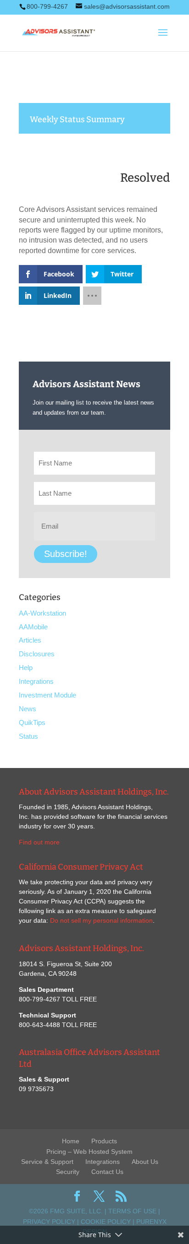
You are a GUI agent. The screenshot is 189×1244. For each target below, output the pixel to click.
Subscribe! (65, 554)
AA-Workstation (42, 613)
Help (26, 667)
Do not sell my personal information (101, 920)
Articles (30, 640)
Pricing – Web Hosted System (89, 1151)
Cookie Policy (106, 1221)
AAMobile (33, 627)
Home (70, 1141)
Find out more (39, 842)
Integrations (36, 681)
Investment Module (47, 695)
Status (28, 736)
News (27, 709)
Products (104, 1141)
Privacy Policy (49, 1221)
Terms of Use (132, 1211)
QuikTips (32, 722)
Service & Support (47, 1161)
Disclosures (37, 654)
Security (67, 1171)
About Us (145, 1161)
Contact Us (107, 1171)
